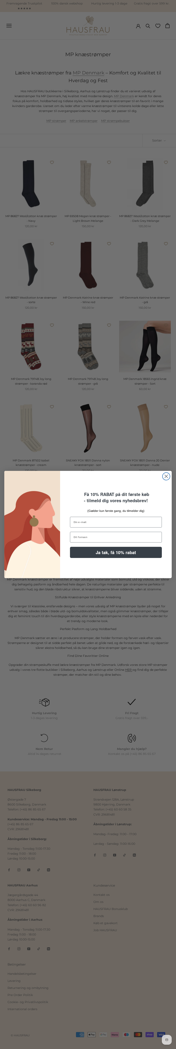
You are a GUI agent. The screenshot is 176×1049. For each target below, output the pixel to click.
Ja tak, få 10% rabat (116, 552)
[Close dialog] (166, 476)
